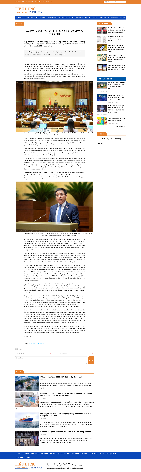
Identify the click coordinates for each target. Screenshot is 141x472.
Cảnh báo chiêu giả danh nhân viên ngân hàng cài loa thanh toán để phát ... (116, 67)
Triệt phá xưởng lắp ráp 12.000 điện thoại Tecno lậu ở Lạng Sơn (46, 55)
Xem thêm (119, 126)
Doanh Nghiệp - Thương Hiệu (57, 17)
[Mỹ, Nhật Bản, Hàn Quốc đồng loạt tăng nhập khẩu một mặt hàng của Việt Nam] (27, 426)
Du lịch (122, 17)
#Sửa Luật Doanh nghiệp (36, 343)
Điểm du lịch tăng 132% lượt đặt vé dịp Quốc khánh (62, 377)
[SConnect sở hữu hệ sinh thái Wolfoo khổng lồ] (102, 123)
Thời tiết (101, 139)
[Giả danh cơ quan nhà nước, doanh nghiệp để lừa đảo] (102, 42)
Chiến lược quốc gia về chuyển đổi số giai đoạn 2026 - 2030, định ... (116, 97)
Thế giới (95, 17)
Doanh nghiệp (106, 79)
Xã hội (27, 17)
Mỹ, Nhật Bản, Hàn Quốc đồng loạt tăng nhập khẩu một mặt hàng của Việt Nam (65, 414)
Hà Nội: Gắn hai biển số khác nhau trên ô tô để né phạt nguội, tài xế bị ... (116, 30)
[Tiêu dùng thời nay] (29, 10)
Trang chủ (19, 17)
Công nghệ (114, 17)
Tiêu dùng (43, 17)
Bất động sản (104, 17)
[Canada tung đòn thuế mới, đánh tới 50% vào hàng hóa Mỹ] (27, 444)
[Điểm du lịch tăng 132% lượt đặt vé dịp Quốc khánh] (27, 390)
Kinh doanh (34, 17)
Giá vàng (117, 139)
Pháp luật (88, 17)
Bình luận (43, 38)
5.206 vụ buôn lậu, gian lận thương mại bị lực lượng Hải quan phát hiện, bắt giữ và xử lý (54, 52)
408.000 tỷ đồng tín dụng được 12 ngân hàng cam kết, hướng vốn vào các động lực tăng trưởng (66, 394)
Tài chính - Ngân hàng (75, 17)
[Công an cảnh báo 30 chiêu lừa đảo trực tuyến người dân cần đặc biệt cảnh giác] (102, 50)
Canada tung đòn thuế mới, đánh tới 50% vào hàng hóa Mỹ (65, 431)
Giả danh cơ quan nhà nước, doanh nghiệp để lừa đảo (116, 39)
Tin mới (18, 372)
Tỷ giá (109, 139)
